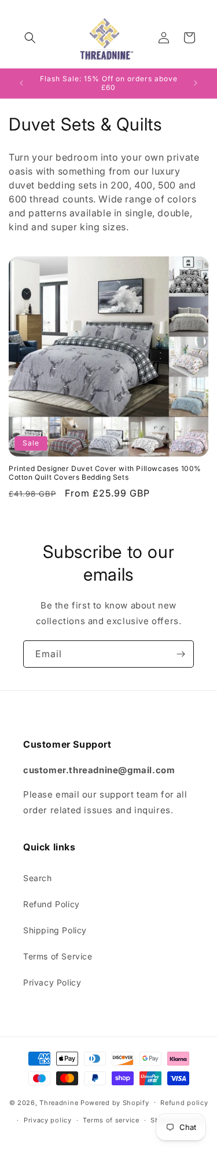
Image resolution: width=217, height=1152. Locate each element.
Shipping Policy (55, 930)
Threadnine (58, 1102)
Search (37, 878)
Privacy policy (48, 1120)
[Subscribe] (180, 654)
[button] (30, 37)
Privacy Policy (52, 982)
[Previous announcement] (21, 83)
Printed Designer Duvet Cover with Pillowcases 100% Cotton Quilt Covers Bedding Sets (105, 473)
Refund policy (184, 1103)
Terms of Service (58, 956)
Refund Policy (51, 904)
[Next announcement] (195, 83)
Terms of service (111, 1120)
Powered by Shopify (114, 1102)
